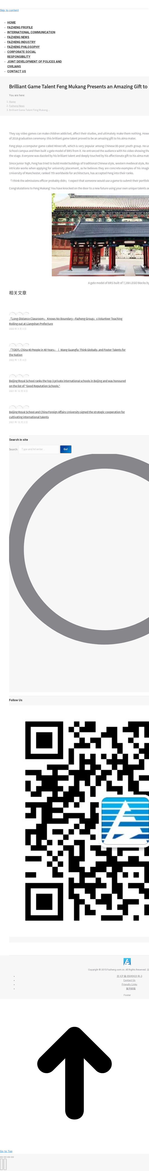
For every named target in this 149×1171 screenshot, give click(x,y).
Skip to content (9, 10)
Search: (13, 449)
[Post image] (19, 313)
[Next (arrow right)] (5, 1164)
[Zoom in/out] (12, 1157)
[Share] (5, 1157)
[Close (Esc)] (1, 1157)
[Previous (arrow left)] (1, 1164)
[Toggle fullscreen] (8, 1157)
